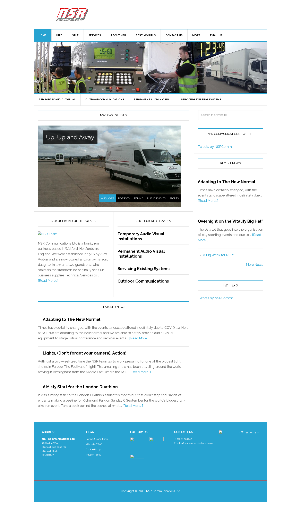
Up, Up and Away (70, 137)
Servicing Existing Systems (144, 268)
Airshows (107, 198)
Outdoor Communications (143, 281)
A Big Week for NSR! (218, 255)
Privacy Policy (93, 454)
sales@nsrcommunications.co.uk (195, 443)
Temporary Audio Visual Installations (141, 236)
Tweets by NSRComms (215, 147)
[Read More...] (48, 281)
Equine (138, 198)
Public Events (156, 198)
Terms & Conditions (97, 439)
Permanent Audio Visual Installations (141, 254)
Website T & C (94, 444)
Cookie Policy (93, 449)
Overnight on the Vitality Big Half (230, 221)
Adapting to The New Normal (71, 319)
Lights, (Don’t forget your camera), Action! (84, 353)
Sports (174, 198)
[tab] (107, 198)
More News (254, 265)
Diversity (124, 198)
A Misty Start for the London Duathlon (80, 386)
